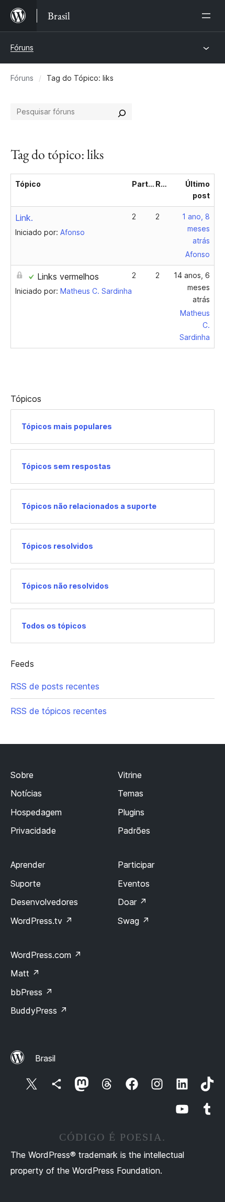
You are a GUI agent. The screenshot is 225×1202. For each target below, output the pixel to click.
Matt (25, 973)
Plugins (131, 812)
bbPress (31, 992)
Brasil (45, 1058)
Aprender (27, 864)
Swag (134, 921)
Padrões (134, 830)
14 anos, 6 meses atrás (192, 287)
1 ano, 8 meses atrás (196, 228)
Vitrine (130, 775)
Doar (132, 902)
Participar (136, 864)
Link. (24, 217)
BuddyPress (39, 1010)
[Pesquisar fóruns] (122, 111)
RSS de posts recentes (54, 686)
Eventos (134, 883)
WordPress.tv (41, 921)
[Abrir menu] (208, 15)
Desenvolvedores (44, 902)
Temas (130, 793)
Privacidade (33, 830)
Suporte (25, 883)
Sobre (21, 775)
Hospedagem (36, 812)
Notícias (26, 793)
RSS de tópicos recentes (58, 711)
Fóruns (21, 47)
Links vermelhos (68, 276)
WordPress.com (46, 955)
